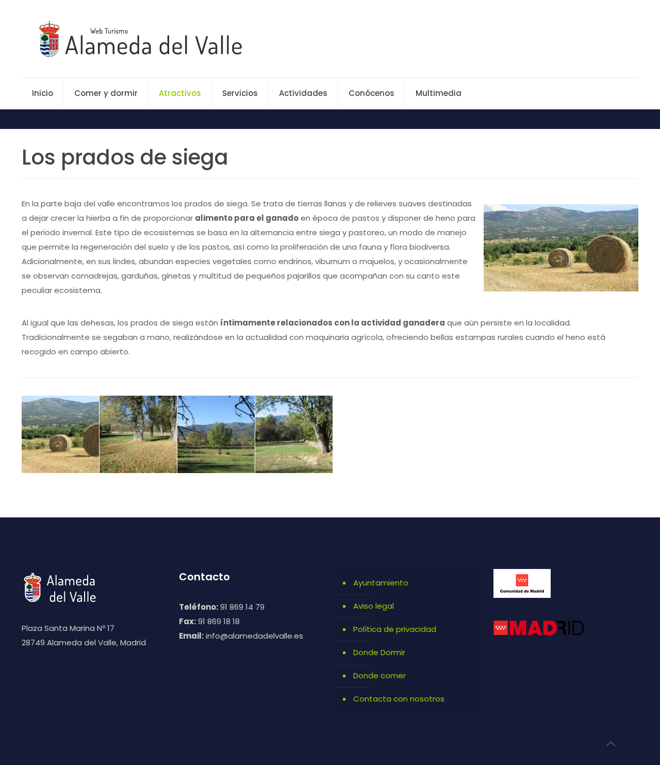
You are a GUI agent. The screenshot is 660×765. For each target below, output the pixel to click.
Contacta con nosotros (398, 698)
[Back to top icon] (610, 744)
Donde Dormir (379, 652)
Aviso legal (373, 605)
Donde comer (379, 675)
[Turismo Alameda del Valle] (146, 38)
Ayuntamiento (380, 582)
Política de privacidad (394, 629)
